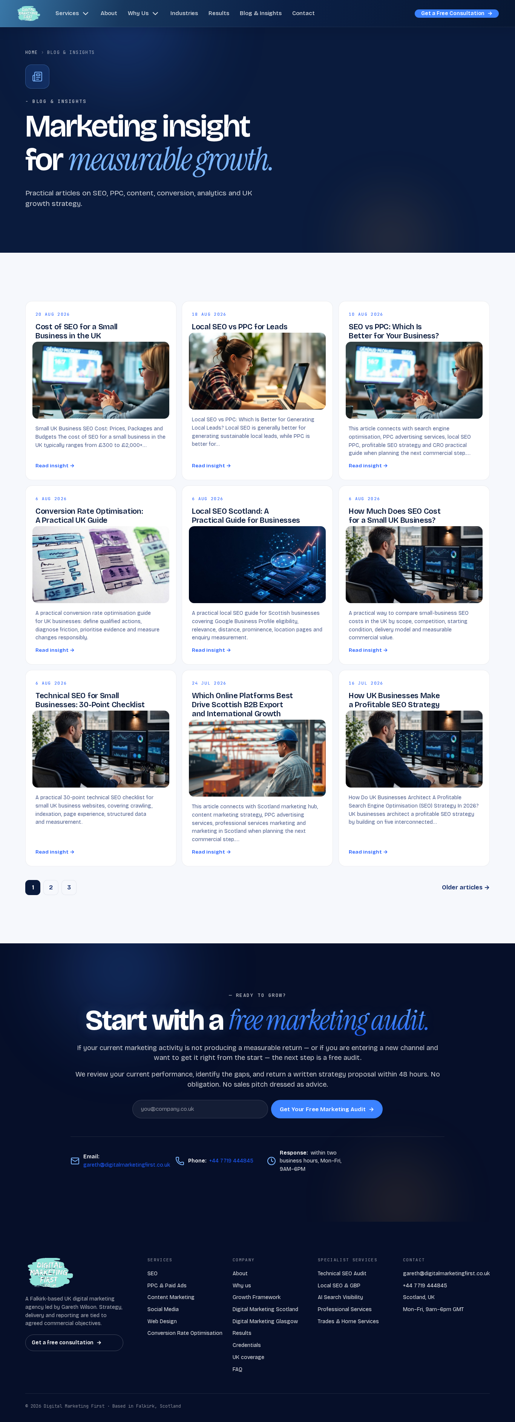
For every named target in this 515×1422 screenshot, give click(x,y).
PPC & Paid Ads (167, 1285)
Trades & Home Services (348, 1321)
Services (67, 13)
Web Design (162, 1321)
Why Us (138, 13)
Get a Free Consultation (456, 13)
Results (218, 13)
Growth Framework (256, 1297)
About (109, 13)
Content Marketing (171, 1297)
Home (31, 52)
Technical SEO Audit (342, 1273)
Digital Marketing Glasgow (265, 1321)
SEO (152, 1273)
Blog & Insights (261, 13)
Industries (184, 13)
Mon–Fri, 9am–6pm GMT (433, 1309)
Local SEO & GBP (339, 1285)
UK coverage (248, 1357)
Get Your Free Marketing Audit (327, 1109)
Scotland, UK (419, 1297)
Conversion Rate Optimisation (184, 1333)
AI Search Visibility (340, 1297)
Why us (242, 1285)
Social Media (163, 1309)
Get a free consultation (66, 1342)
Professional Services (345, 1309)
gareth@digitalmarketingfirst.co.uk (126, 1165)
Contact (303, 13)
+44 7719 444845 (231, 1161)
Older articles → (466, 887)
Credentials (247, 1345)
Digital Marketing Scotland (265, 1309)
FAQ (237, 1369)
